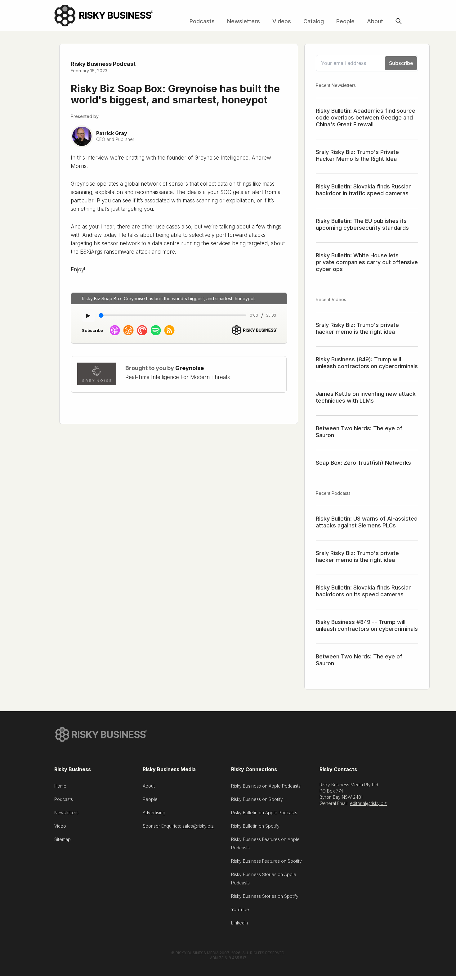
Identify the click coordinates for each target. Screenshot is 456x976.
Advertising (154, 812)
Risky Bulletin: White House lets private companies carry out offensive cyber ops (367, 262)
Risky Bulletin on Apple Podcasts (264, 812)
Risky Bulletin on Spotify (255, 826)
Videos (281, 21)
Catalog (313, 21)
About (375, 21)
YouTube (240, 909)
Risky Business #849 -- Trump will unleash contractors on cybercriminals (367, 625)
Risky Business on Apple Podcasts (266, 785)
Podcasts (202, 21)
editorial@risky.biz (368, 803)
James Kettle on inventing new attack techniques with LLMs (366, 397)
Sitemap (62, 839)
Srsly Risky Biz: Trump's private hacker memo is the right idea (357, 328)
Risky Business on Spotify (257, 799)
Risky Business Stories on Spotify (264, 896)
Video (60, 826)
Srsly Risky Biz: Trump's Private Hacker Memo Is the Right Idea (357, 155)
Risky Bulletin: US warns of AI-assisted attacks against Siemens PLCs (367, 522)
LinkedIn (239, 922)
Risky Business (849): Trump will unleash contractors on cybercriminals (367, 362)
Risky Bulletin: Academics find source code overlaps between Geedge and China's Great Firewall (365, 117)
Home (60, 785)
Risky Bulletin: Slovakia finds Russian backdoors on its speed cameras (364, 591)
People (345, 21)
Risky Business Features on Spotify (266, 861)
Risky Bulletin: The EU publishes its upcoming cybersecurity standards (362, 224)
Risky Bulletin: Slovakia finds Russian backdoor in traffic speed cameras (364, 190)
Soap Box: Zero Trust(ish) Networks (363, 462)
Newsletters (243, 21)
